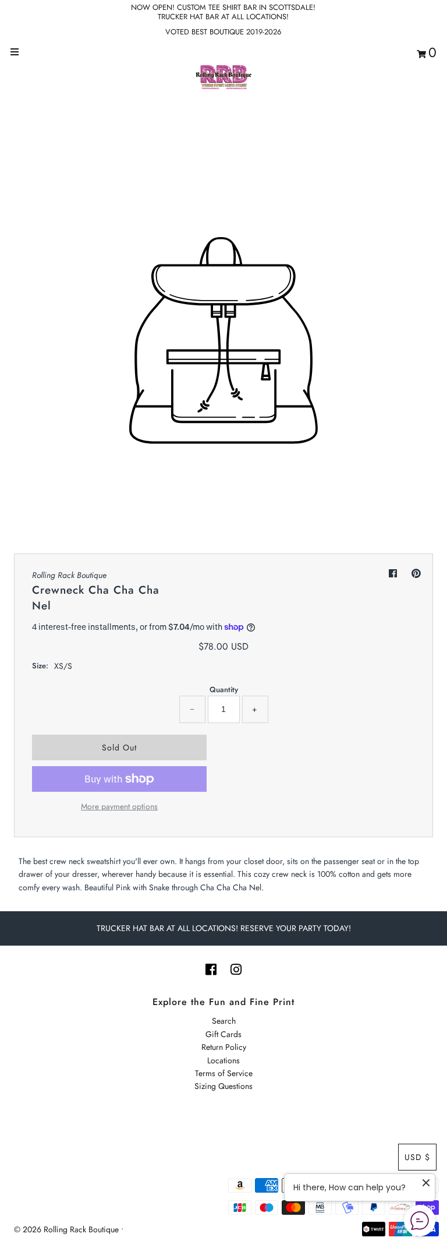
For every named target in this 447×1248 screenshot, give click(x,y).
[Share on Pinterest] (416, 573)
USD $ (417, 1157)
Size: (40, 665)
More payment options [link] (119, 806)
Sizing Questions (223, 1086)
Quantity (224, 689)
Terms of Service (224, 1073)
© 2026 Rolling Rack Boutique (67, 1229)
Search (224, 1021)
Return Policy (223, 1047)
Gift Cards (223, 1034)
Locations (223, 1060)
